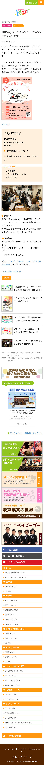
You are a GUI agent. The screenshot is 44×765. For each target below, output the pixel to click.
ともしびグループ (22, 756)
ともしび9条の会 (10, 727)
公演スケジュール (11, 605)
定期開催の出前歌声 (11, 610)
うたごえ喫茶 (8, 271)
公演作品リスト (10, 633)
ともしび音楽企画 (12, 647)
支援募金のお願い (11, 619)
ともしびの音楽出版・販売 (14, 671)
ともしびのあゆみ (11, 718)
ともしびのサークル (11, 699)
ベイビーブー (17, 271)
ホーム (8, 568)
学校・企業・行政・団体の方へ (15, 577)
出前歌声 (9, 596)
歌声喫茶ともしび (11, 586)
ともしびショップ (11, 675)
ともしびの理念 (10, 708)
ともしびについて (12, 704)
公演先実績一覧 (10, 615)
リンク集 (8, 591)
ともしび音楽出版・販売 (15, 666)
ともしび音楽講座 (11, 694)
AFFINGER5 (33, 761)
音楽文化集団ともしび (12, 713)
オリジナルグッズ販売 (12, 680)
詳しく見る (22, 424)
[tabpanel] (22, 408)
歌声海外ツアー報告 (11, 624)
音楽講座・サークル (13, 690)
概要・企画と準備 (11, 600)
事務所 (13, 749)
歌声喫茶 (9, 582)
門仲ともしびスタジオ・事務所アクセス (18, 723)
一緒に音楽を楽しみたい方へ (14, 572)
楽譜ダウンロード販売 (12, 685)
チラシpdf (6, 124)
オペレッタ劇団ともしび (15, 629)
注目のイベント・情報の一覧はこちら (26, 433)
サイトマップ (22, 749)
